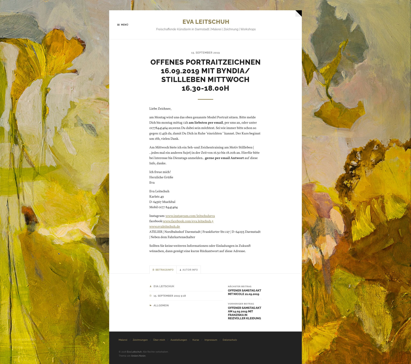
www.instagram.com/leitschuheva (190, 216)
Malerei (123, 339)
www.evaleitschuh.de (164, 226)
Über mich (159, 339)
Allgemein (161, 305)
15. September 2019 (205, 52)
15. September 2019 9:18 (170, 295)
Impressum (211, 339)
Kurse (195, 339)
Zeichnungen (140, 339)
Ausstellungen (179, 339)
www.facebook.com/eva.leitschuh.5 (188, 221)
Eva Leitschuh (206, 21)
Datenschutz (230, 339)
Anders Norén (138, 355)
